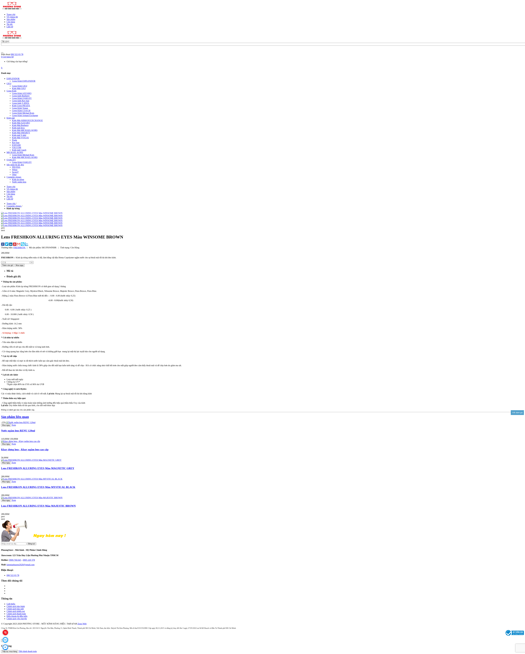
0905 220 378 (29, 560)
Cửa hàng (11, 22)
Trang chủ (11, 14)
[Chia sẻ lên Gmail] (18, 244)
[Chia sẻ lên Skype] (22, 244)
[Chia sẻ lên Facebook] (3, 244)
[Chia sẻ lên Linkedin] (10, 244)
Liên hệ (10, 27)
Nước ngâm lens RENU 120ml (18, 430)
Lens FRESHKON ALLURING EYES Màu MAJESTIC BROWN (38, 505)
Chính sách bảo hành (16, 606)
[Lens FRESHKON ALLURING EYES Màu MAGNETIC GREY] (31, 460)
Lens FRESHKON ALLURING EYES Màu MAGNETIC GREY (37, 468)
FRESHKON (19, 247)
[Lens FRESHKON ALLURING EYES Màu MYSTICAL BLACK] (31, 479)
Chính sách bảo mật (15, 609)
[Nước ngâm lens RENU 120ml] (20, 422)
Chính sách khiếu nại (16, 611)
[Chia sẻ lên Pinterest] (14, 244)
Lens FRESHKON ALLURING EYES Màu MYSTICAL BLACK (38, 487)
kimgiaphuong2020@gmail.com (20, 564)
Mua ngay (6, 425)
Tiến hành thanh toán (28, 651)
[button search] (2, 52)
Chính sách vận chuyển (17, 618)
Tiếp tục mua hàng (9, 651)
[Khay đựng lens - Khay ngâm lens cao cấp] (20, 441)
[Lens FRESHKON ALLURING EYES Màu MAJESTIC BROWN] (31, 497)
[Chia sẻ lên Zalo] (26, 244)
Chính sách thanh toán (16, 614)
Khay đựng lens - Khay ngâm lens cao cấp (25, 449)
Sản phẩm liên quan (15, 417)
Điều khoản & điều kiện (17, 616)
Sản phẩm (11, 19)
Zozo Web (82, 624)
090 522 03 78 (17, 54)
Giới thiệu (11, 604)
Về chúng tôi (12, 17)
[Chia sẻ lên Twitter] (6, 244)
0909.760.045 (15, 560)
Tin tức (10, 24)
